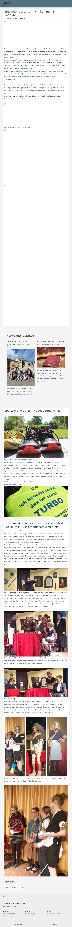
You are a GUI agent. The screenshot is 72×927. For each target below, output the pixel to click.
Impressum (53, 924)
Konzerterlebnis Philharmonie (50, 342)
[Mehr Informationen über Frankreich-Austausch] (21, 367)
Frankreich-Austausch (17, 342)
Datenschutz (18, 924)
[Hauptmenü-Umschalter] (68, 4)
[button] (63, 4)
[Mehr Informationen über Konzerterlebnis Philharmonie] (51, 357)
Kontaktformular (51, 916)
